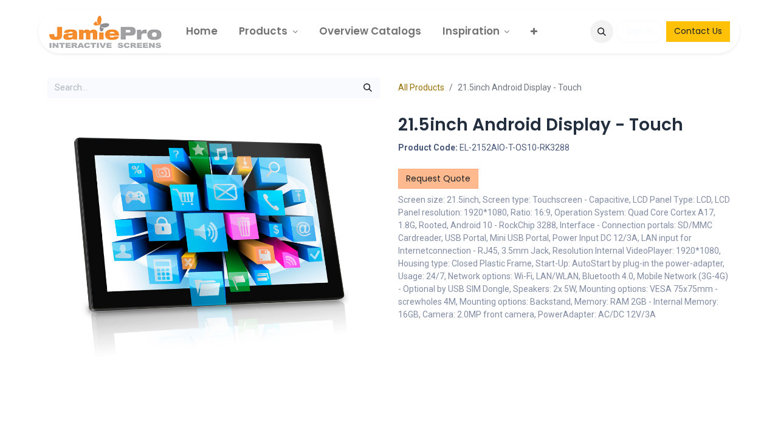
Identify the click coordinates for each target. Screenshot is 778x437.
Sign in (639, 31)
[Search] (368, 88)
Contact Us (698, 31)
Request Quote (438, 178)
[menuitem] (201, 31)
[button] (601, 31)
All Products (421, 87)
